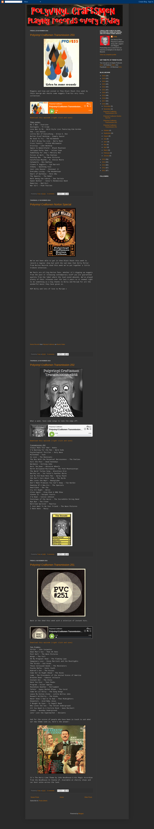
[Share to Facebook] (65, 194)
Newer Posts (35, 797)
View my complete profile (108, 54)
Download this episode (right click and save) (51, 118)
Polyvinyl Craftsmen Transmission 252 (52, 364)
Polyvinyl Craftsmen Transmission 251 (52, 564)
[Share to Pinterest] (67, 194)
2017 (104, 101)
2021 (104, 90)
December (107, 106)
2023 (104, 84)
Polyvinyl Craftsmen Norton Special (50, 204)
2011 (104, 170)
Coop (39, 193)
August (106, 136)
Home (62, 797)
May (105, 144)
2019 (104, 95)
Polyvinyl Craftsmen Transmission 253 (52, 34)
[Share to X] (63, 194)
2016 (104, 104)
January (106, 156)
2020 (104, 92)
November (107, 109)
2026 (104, 76)
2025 (104, 78)
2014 (104, 162)
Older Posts (88, 797)
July (105, 139)
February (107, 153)
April (105, 147)
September (107, 133)
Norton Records (34, 344)
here (101, 65)
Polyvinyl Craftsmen (49, 344)
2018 (104, 98)
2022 (104, 87)
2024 (104, 81)
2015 (104, 159)
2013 (104, 165)
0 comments (50, 193)
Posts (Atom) (43, 801)
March (106, 150)
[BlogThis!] (60, 194)
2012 (104, 168)
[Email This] (58, 194)
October (106, 130)
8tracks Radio (61, 344)
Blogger (80, 813)
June (105, 142)
